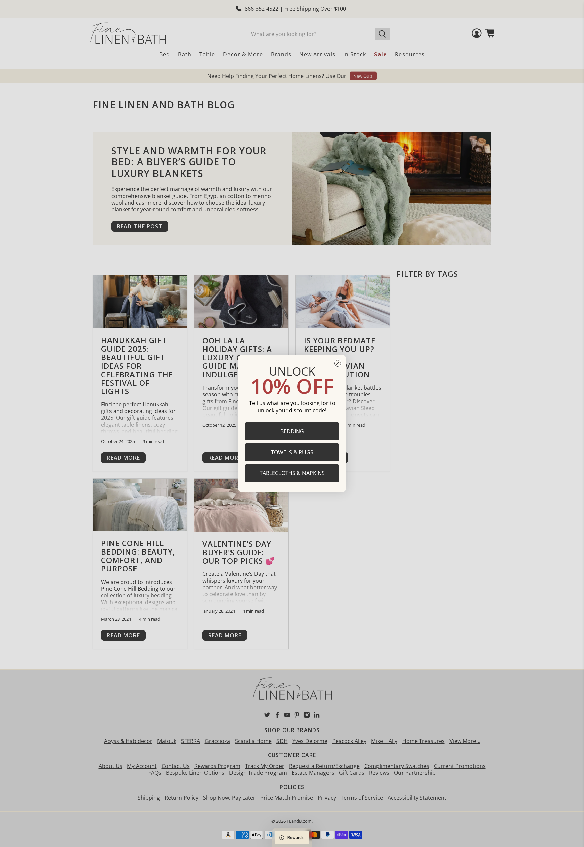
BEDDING (292, 431)
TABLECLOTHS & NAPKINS (292, 473)
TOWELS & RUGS (292, 452)
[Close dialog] (337, 363)
